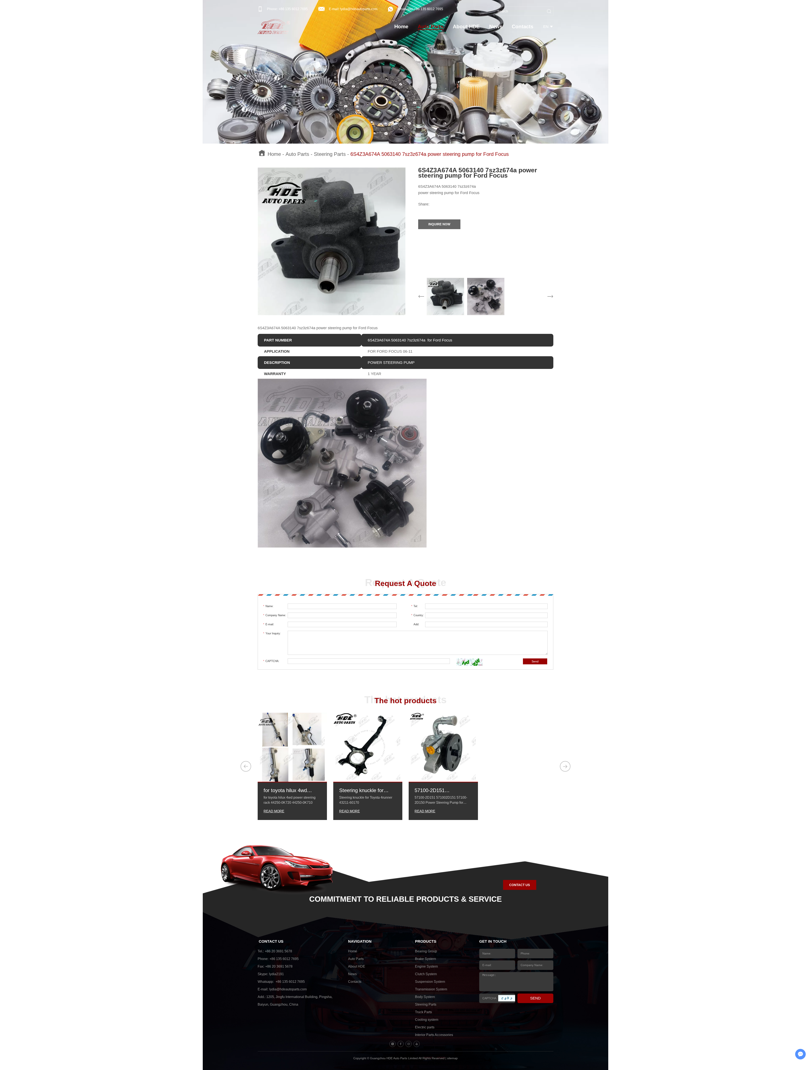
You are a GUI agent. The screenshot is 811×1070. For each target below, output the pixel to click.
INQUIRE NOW (439, 224)
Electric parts (424, 1027)
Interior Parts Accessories (434, 1035)
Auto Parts (430, 26)
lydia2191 (276, 974)
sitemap (452, 1058)
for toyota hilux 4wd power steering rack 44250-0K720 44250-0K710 (287, 790)
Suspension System (430, 981)
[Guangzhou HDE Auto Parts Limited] (274, 26)
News (495, 26)
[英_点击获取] (469, 662)
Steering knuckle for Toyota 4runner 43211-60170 (364, 790)
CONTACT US (519, 885)
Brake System (425, 959)
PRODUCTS (425, 941)
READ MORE (274, 811)
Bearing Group (426, 951)
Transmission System (431, 989)
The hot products (405, 700)
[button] (246, 766)
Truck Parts (423, 1012)
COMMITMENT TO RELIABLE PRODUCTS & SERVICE (405, 899)
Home (401, 26)
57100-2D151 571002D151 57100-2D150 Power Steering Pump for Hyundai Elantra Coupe (440, 790)
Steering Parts (330, 154)
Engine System (426, 966)
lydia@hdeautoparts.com (358, 9)
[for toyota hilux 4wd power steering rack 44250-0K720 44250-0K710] (292, 747)
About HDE (466, 26)
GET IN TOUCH (492, 941)
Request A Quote (405, 583)
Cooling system (426, 1019)
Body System (425, 997)
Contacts (522, 26)
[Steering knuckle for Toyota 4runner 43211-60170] (368, 747)
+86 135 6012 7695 (428, 9)
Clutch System (426, 974)
